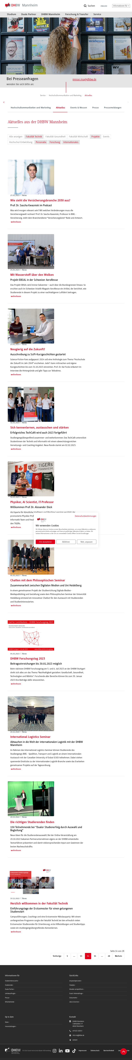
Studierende (9, 985)
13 (81, 956)
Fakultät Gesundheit (55, 136)
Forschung (55, 142)
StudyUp (72, 985)
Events (106, 136)
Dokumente (73, 998)
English (104, 6)
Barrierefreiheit (109, 1050)
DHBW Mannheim (50, 14)
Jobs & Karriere (74, 1002)
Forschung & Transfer (76, 14)
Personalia (41, 142)
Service (97, 14)
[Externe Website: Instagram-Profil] (54, 1050)
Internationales (70, 142)
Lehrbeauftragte (10, 993)
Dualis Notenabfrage (76, 993)
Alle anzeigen (15, 136)
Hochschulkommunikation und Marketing (31, 108)
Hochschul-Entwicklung (20, 142)
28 (109, 956)
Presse (95, 108)
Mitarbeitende (9, 1002)
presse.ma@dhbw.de (84, 79)
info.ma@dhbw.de (78, 1035)
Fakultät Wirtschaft (78, 136)
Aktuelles (60, 108)
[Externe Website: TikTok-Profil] (74, 1050)
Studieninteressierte (11, 981)
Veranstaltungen (10, 1026)
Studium (11, 14)
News (7, 1022)
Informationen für (120, 6)
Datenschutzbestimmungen (85, 516)
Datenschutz (95, 1050)
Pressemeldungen (112, 108)
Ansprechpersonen (75, 981)
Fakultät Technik (34, 136)
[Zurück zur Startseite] (13, 1053)
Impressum (82, 1050)
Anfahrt (75, 1040)
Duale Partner (28, 14)
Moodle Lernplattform (76, 989)
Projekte (95, 136)
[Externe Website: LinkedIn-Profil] (60, 1050)
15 (95, 956)
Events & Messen (78, 108)
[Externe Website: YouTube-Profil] (67, 1050)
